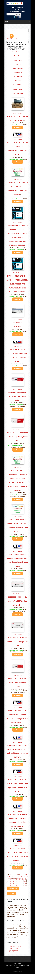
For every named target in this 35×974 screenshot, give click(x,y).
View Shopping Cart (12, 38)
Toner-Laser (18, 72)
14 (21, 876)
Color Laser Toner (13, 948)
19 (14, 878)
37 (25, 881)
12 (15, 876)
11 (12, 876)
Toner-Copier (18, 56)
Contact (11, 965)
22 (22, 878)
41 (16, 883)
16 (27, 876)
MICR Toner (18, 76)
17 (8, 878)
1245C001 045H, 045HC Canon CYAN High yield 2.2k (17, 682)
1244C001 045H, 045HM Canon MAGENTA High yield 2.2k (17, 601)
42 (19, 883)
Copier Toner (12, 952)
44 (25, 883)
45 (7, 885)
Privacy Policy (17, 967)
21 (20, 878)
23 (25, 878)
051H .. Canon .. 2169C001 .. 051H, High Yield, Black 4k (17, 437)
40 (13, 883)
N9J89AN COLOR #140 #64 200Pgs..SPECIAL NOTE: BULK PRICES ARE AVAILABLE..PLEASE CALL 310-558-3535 (17, 284)
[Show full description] (24, 120)
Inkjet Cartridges (18, 68)
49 (19, 885)
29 (22, 880)
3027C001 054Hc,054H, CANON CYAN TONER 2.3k (17, 396)
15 (24, 876)
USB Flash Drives (18, 93)
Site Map (15, 965)
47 (13, 885)
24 (7, 880)
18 (11, 878)
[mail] (20, 17)
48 (16, 885)
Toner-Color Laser (18, 52)
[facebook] (18, 17)
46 (10, 885)
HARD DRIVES (18, 89)
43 (22, 883)
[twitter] (14, 17)
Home (14, 24)
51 (25, 885)
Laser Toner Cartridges (15, 946)
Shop (20, 965)
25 (10, 880)
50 (22, 885)
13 (18, 876)
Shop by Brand (25, 965)
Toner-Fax (18, 64)
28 (19, 880)
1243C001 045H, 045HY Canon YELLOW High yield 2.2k (17, 642)
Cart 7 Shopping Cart (17, 971)
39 (10, 883)
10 (9, 876)
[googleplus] (16, 17)
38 (7, 883)
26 (13, 880)
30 (25, 880)
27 (16, 880)
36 (22, 881)
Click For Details (17, 113)
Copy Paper (18, 60)
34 (16, 881)
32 (10, 881)
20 (17, 878)
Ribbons (18, 81)
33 (13, 881)
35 (19, 881)
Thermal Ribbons (18, 85)
